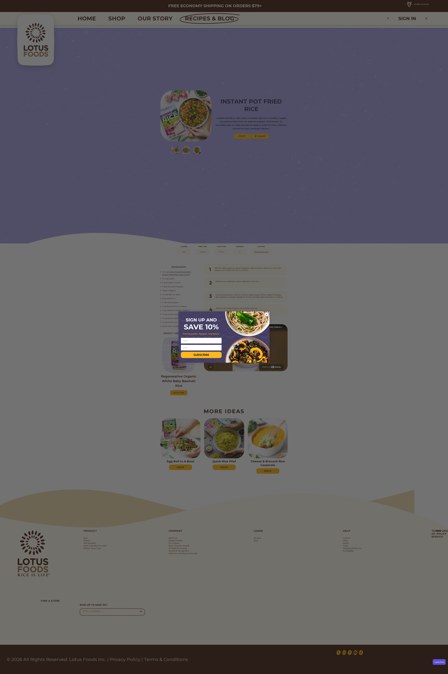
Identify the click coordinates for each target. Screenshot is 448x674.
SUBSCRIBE (201, 355)
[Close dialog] (266, 314)
